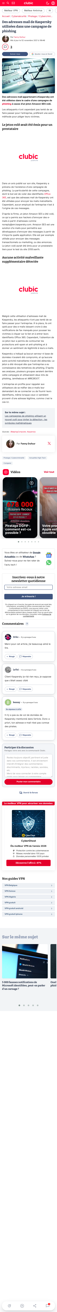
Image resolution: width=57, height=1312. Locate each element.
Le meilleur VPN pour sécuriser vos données (28, 803)
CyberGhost (28, 841)
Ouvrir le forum (30, 792)
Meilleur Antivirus (33, 10)
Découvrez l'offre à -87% (28, 863)
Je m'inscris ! (28, 596)
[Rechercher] (8, 3)
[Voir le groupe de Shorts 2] (21, 541)
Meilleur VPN (11, 10)
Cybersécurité (19, 16)
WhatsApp (28, 557)
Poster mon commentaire (29, 782)
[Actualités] (9, 1306)
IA (50, 10)
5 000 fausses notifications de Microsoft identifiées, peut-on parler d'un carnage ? (23, 986)
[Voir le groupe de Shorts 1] (18, 541)
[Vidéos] (22, 1306)
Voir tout (49, 472)
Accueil (6, 16)
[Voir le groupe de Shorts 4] (28, 541)
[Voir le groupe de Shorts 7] (38, 541)
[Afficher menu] (3, 3)
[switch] (47, 3)
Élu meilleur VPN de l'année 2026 (28, 846)
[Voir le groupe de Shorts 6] (35, 541)
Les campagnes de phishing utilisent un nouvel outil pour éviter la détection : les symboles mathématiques (26, 419)
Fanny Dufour (19, 37)
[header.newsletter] (13, 3)
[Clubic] (28, 3)
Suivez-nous (15, 54)
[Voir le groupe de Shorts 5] (31, 541)
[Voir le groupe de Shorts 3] (25, 541)
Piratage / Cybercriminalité (42, 16)
